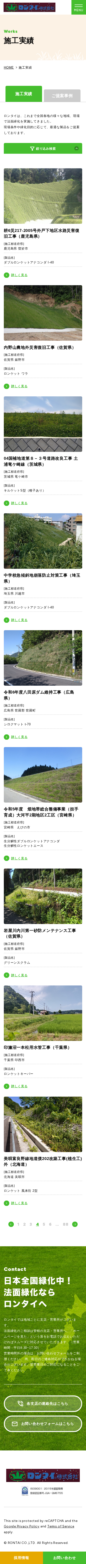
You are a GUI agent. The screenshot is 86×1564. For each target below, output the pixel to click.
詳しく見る (19, 275)
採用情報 (21, 1558)
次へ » (75, 1224)
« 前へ (11, 1224)
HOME (9, 67)
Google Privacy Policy (21, 1526)
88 (66, 1224)
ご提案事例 (62, 95)
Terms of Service (60, 1526)
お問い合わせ (64, 1558)
